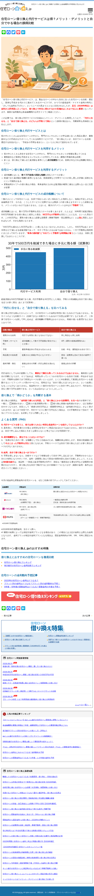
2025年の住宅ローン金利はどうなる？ (21, 580)
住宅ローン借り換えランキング (18, 562)
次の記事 (86, 615)
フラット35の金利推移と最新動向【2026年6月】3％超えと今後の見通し (26, 647)
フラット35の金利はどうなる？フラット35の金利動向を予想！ (32, 583)
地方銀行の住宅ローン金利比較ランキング (22, 565)
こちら (78, 892)
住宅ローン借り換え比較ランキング (17, 639)
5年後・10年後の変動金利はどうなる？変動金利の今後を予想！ (32, 586)
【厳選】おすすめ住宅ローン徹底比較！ (19, 636)
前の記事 (8, 615)
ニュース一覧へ (82, 705)
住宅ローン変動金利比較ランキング (61, 636)
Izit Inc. (20, 892)
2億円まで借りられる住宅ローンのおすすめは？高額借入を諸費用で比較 (69, 641)
